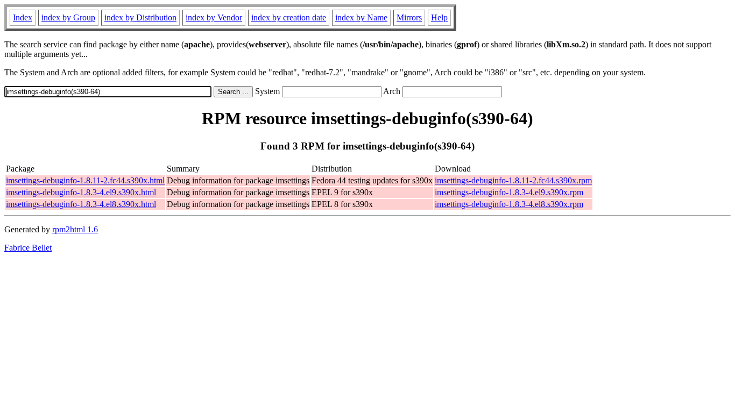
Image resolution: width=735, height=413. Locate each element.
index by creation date (288, 17)
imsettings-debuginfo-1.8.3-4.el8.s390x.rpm (509, 204)
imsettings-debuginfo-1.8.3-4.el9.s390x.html (81, 192)
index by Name (361, 17)
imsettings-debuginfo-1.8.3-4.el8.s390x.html (81, 204)
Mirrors (409, 17)
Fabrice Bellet (28, 247)
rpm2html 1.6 (75, 229)
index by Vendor (214, 17)
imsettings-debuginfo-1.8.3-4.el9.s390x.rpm (509, 192)
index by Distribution (140, 17)
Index (22, 17)
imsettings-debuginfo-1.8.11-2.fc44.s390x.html (85, 180)
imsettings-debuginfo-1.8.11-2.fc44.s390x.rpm (513, 180)
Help (439, 17)
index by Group (68, 17)
